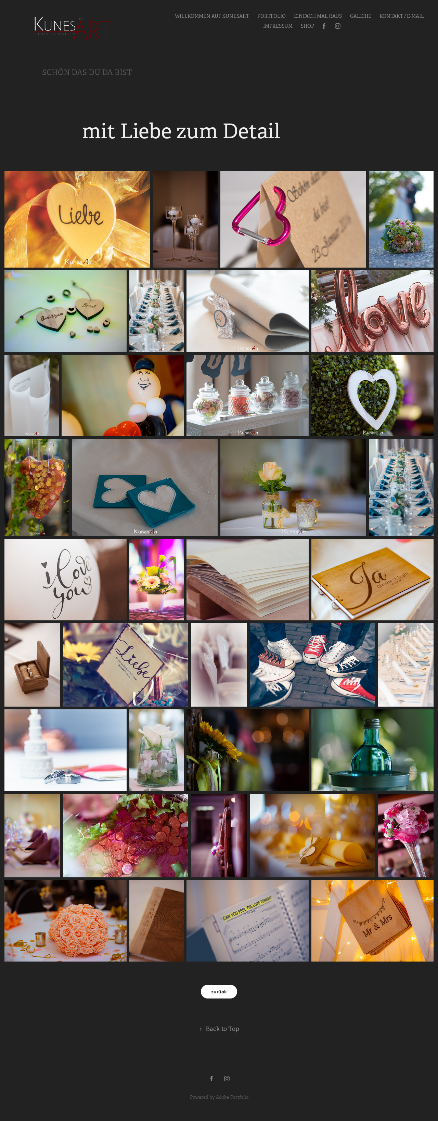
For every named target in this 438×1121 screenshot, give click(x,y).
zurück (219, 991)
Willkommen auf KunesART (212, 16)
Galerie (360, 16)
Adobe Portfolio (232, 1097)
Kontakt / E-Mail (401, 16)
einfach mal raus (318, 16)
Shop (307, 26)
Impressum (278, 26)
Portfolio (271, 16)
